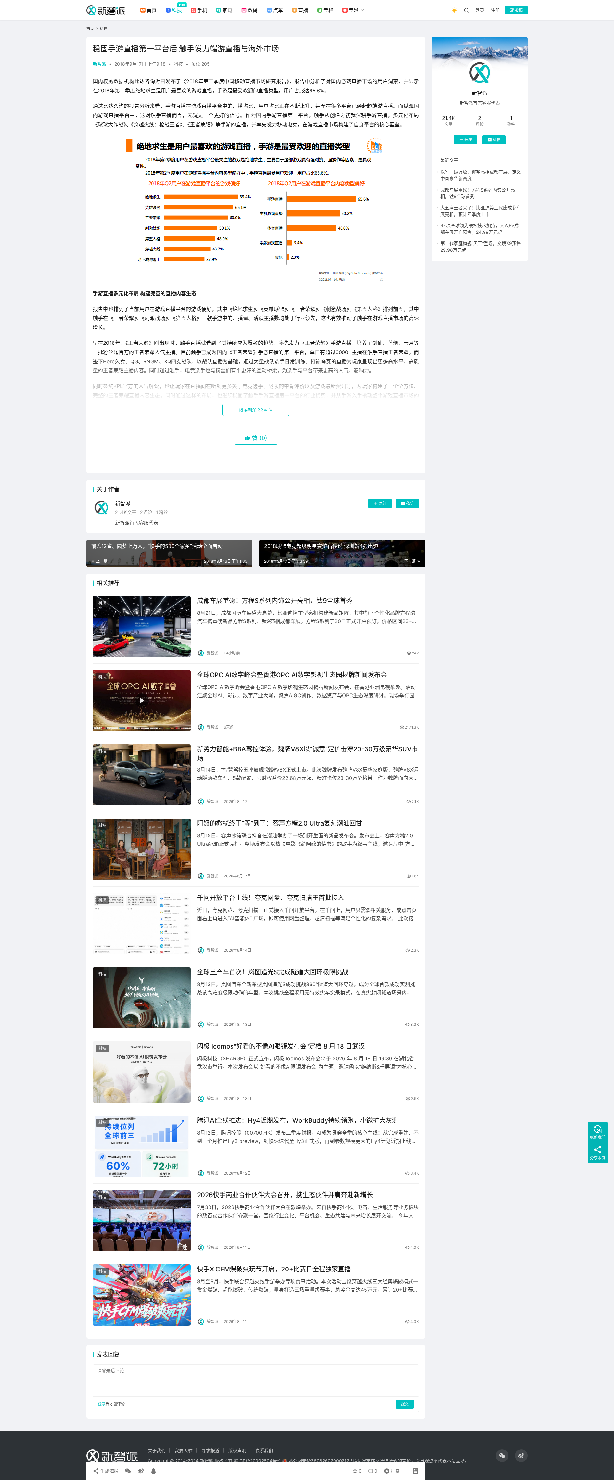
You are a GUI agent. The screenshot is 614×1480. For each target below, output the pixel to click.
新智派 (99, 64)
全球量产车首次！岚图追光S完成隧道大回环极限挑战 (272, 972)
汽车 (278, 10)
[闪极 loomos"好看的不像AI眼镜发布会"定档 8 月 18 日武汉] (142, 1072)
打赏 (390, 1469)
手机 (202, 10)
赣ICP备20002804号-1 (257, 1460)
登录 (479, 10)
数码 (253, 10)
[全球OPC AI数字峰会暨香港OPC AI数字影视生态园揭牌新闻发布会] (142, 700)
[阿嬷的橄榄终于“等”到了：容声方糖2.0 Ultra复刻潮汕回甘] (142, 849)
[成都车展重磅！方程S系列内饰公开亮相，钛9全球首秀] (142, 626)
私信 (410, 503)
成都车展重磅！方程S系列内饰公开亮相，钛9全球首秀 (274, 601)
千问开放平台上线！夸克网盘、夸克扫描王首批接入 (270, 898)
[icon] (502, 1455)
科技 (177, 10)
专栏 (328, 10)
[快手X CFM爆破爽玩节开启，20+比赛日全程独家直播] (142, 1295)
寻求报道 (210, 1450)
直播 (303, 10)
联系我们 (264, 1450)
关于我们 (157, 1450)
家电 (227, 10)
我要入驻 (184, 1450)
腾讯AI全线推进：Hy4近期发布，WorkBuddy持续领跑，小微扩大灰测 (297, 1120)
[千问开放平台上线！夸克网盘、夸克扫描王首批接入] (142, 923)
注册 (495, 10)
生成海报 (108, 1471)
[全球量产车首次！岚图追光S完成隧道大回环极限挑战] (142, 997)
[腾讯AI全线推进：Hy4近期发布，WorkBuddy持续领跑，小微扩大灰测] (142, 1146)
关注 (383, 503)
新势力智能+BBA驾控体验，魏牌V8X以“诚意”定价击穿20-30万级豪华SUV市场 (307, 753)
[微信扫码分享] (128, 1471)
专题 (354, 10)
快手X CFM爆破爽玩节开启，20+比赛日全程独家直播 (274, 1269)
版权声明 (237, 1450)
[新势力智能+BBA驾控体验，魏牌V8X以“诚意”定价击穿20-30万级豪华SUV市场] (142, 774)
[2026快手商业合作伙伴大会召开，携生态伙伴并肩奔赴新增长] (142, 1220)
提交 (405, 1404)
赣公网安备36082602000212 (318, 1460)
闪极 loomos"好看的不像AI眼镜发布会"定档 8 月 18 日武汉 (281, 1046)
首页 (151, 10)
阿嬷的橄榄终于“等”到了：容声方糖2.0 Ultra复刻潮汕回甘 (279, 823)
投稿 (518, 10)
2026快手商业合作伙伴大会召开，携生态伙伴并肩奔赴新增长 (285, 1195)
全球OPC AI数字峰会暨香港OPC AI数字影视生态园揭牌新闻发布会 (292, 675)
